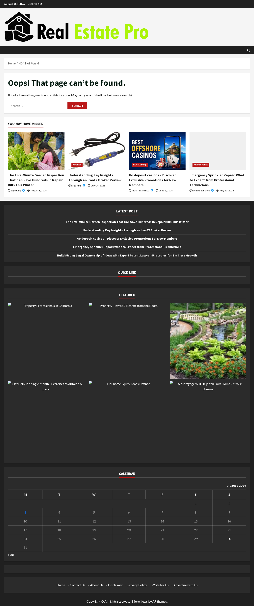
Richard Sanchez (141, 190)
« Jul (11, 554)
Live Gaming (139, 164)
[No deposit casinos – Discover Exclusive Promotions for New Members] (157, 151)
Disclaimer (115, 585)
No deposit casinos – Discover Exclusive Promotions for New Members (152, 180)
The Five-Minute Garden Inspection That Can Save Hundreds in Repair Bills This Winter (36, 180)
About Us (96, 585)
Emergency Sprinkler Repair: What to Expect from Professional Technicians (217, 180)
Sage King (16, 190)
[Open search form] (248, 50)
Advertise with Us (185, 585)
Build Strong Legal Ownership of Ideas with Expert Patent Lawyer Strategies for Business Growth (127, 255)
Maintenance (201, 164)
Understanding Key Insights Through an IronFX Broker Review (127, 230)
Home (61, 585)
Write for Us (160, 585)
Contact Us (77, 585)
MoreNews (140, 601)
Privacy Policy (137, 585)
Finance (77, 164)
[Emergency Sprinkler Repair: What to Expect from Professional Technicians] (218, 151)
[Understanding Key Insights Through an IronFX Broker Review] (96, 151)
